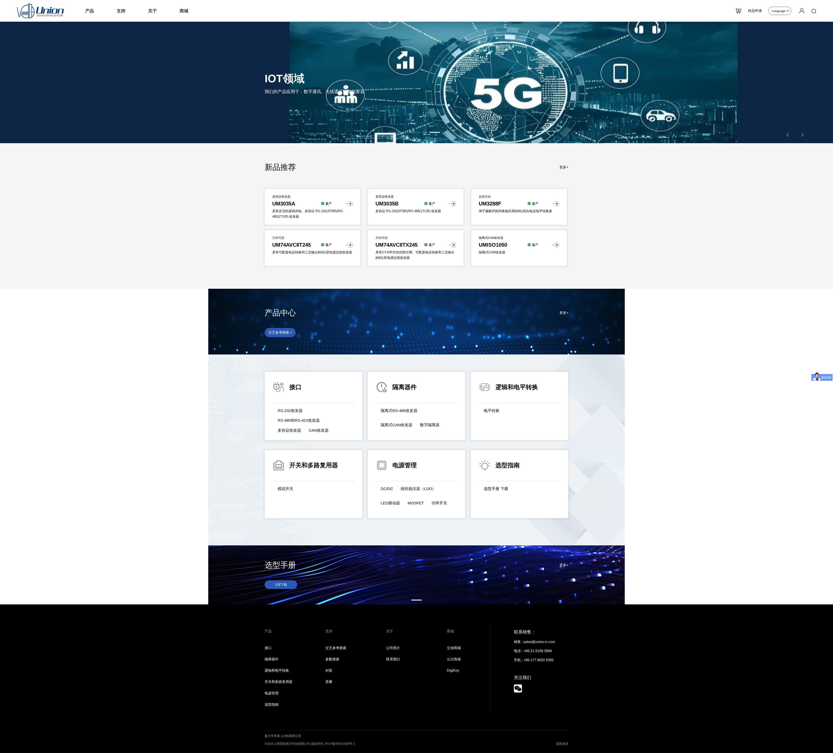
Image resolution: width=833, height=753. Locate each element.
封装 (328, 670)
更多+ (563, 167)
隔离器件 (272, 659)
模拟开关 (285, 489)
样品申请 (755, 11)
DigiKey (453, 670)
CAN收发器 (319, 430)
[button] (398, 132)
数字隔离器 (429, 425)
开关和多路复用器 (278, 682)
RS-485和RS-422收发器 (299, 420)
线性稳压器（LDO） (418, 489)
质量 (328, 682)
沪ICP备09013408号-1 (339, 743)
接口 (268, 648)
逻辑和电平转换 (277, 670)
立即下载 (281, 584)
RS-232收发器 (290, 410)
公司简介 (393, 648)
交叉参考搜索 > (280, 332)
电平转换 (491, 410)
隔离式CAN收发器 (396, 425)
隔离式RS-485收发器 (399, 410)
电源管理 (272, 693)
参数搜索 (332, 659)
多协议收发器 (289, 430)
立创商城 (454, 648)
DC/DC (387, 489)
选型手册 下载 (496, 489)
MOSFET (416, 503)
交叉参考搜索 (335, 648)
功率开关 (439, 503)
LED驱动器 (390, 503)
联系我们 (393, 659)
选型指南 (272, 704)
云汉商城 (454, 659)
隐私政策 (562, 743)
